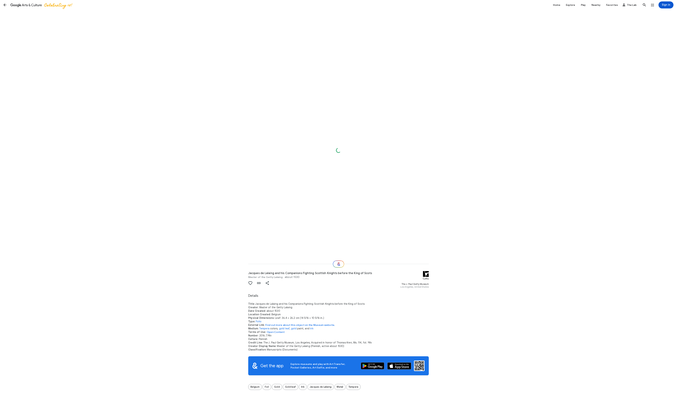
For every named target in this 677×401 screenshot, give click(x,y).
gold (294, 328)
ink (311, 328)
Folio (258, 321)
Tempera (264, 328)
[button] (5, 5)
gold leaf (284, 328)
